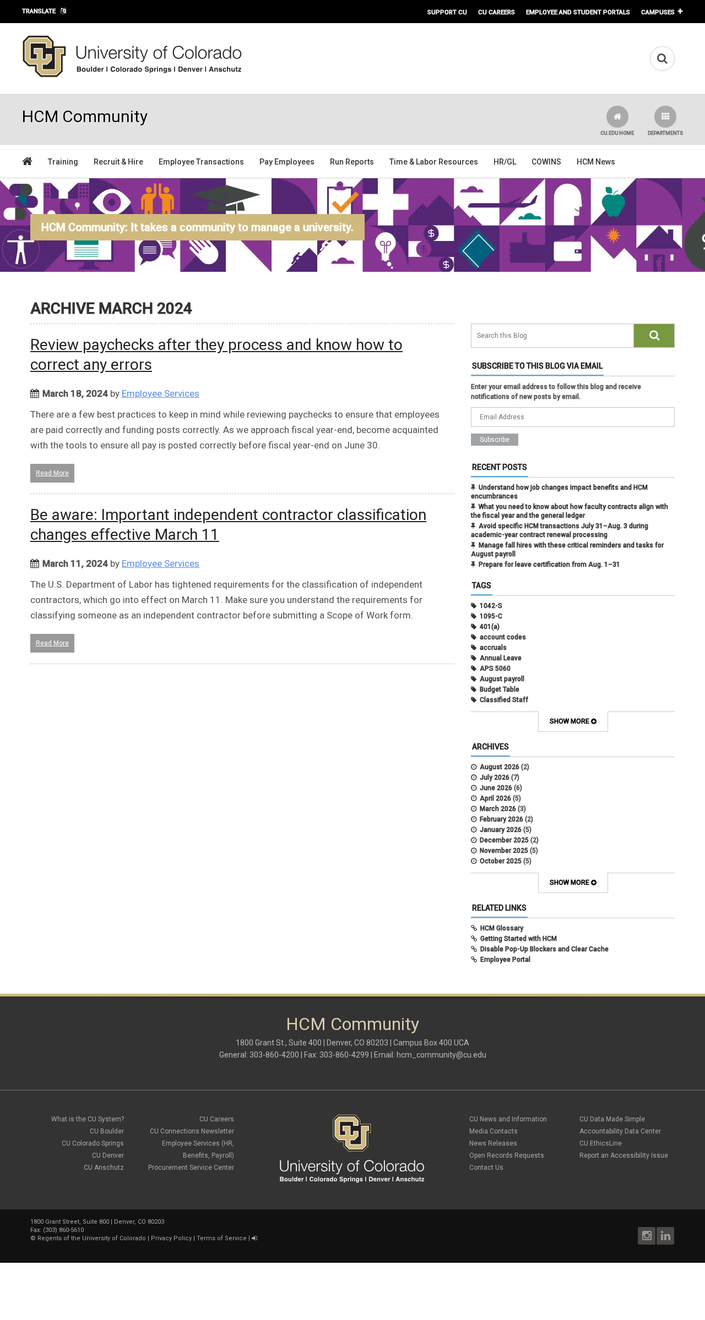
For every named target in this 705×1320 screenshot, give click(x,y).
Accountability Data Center (620, 1131)
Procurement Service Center (191, 1167)
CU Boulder (107, 1131)
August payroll (502, 679)
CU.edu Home (617, 133)
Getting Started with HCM (518, 939)
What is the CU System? (87, 1119)
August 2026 (499, 767)
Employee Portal (505, 959)
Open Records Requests (506, 1155)
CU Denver (108, 1155)
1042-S (491, 606)
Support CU (447, 12)
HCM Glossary (501, 928)
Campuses (658, 12)
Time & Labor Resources (433, 161)
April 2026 (495, 798)
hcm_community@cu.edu (441, 1054)
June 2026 (496, 788)
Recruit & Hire (118, 161)
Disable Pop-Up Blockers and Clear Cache (544, 949)
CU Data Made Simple (612, 1119)
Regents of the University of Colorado (91, 1238)
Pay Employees (286, 161)
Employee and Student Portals (578, 12)
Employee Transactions (201, 161)
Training (63, 161)
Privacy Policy (171, 1238)
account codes (503, 637)
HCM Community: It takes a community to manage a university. (197, 227)
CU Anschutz (104, 1167)
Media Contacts (493, 1131)
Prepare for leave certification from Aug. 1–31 (549, 564)
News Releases (493, 1143)
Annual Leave (501, 658)
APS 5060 (495, 668)
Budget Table (499, 689)
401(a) (490, 627)
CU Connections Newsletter (192, 1131)
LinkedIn (665, 1236)
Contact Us (486, 1167)
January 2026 (501, 830)
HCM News (596, 161)
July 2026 (494, 777)
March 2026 (498, 809)
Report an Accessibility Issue (623, 1155)
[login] (254, 1238)
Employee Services (160, 393)
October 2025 (501, 861)
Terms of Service (222, 1238)
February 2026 (501, 819)
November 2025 (504, 851)
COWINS (546, 161)
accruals (493, 647)
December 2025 (504, 840)
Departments (665, 133)
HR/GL (505, 161)
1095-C (491, 616)
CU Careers (496, 12)
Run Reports (352, 161)
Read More (52, 473)
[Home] (132, 75)
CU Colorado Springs (93, 1143)
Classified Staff (504, 700)
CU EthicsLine (600, 1143)
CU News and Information (508, 1119)
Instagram (646, 1236)
